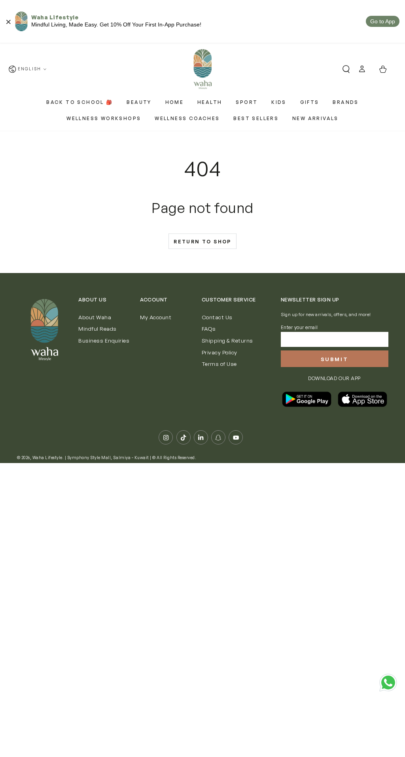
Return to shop (202, 242)
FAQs (209, 328)
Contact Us (217, 317)
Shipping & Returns (227, 340)
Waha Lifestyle (47, 457)
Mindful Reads (97, 328)
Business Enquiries (103, 340)
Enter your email (299, 327)
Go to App (382, 21)
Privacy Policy (219, 352)
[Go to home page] (202, 69)
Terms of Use (219, 363)
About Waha (94, 317)
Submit (334, 359)
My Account (155, 317)
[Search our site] (343, 69)
